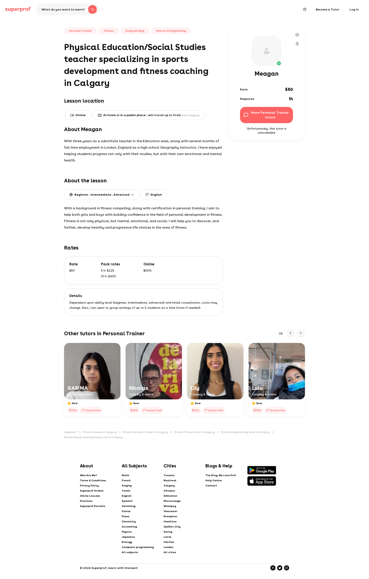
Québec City (172, 526)
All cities (170, 552)
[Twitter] (279, 567)
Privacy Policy (89, 485)
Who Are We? (88, 475)
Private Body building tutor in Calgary (245, 432)
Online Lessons (90, 495)
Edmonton (170, 495)
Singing (127, 485)
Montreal (170, 480)
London (168, 547)
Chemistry (129, 521)
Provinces (86, 500)
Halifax (169, 542)
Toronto (169, 475)
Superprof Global (92, 490)
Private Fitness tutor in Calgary (194, 432)
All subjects (130, 552)
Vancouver (170, 511)
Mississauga (172, 500)
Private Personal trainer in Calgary (145, 432)
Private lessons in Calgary (99, 432)
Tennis (126, 490)
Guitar (126, 511)
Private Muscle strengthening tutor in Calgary (93, 437)
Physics (127, 531)
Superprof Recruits (92, 506)
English (126, 495)
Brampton (170, 516)
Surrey (168, 531)
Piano (125, 516)
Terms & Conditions (93, 480)
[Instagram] (286, 567)
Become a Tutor (327, 9)
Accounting (129, 526)
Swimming (128, 506)
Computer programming (138, 547)
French (126, 480)
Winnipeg (170, 506)
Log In (354, 9)
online (80, 115)
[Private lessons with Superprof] (18, 9)
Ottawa (169, 490)
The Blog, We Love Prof (220, 475)
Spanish (127, 500)
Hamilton (170, 521)
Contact (211, 485)
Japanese (128, 536)
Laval (167, 536)
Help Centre (213, 480)
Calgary (169, 485)
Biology (127, 542)
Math (125, 475)
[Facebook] (272, 567)
